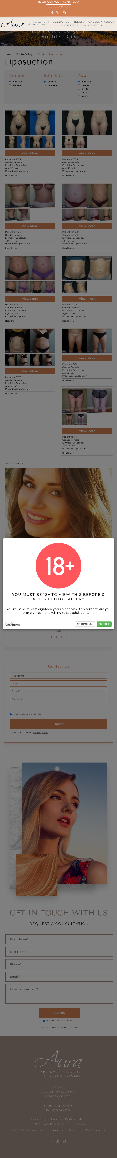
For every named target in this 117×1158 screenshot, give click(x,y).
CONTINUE (104, 624)
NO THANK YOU (85, 624)
